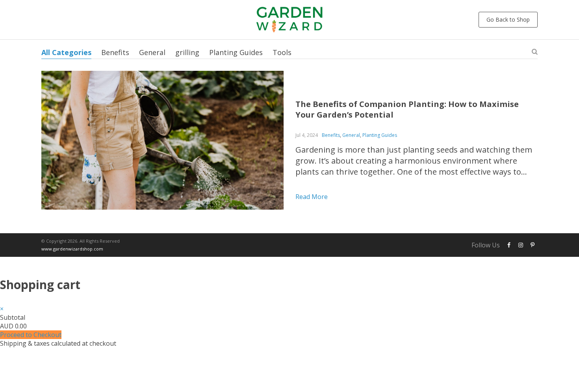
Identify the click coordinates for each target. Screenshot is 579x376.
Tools (282, 52)
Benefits (115, 52)
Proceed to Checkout (30, 334)
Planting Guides (236, 52)
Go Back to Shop (508, 19)
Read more (311, 196)
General (152, 52)
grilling (187, 52)
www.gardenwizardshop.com (72, 249)
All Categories (66, 52)
